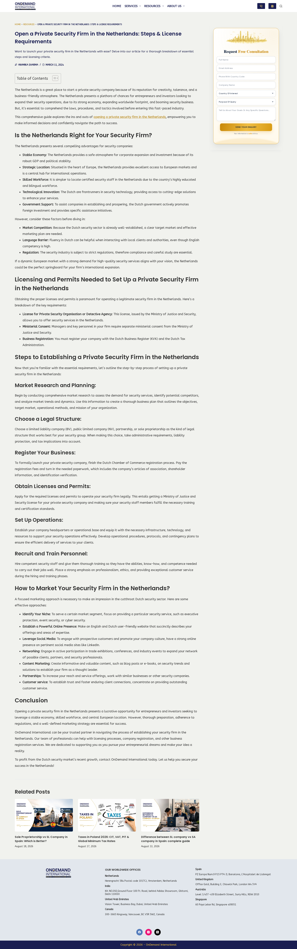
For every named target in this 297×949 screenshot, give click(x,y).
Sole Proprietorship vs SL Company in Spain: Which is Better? (41, 839)
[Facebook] (139, 932)
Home (116, 6)
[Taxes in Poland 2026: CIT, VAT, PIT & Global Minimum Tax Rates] (107, 815)
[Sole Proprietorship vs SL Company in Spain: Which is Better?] (44, 815)
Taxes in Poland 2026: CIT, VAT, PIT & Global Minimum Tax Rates (103, 839)
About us (174, 6)
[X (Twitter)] (157, 932)
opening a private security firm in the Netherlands (130, 117)
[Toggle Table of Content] (53, 78)
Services (131, 6)
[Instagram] (148, 932)
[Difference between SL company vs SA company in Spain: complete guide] (170, 815)
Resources (152, 6)
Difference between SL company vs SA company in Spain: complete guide (168, 839)
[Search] (281, 6)
